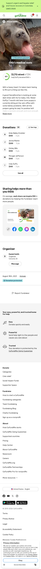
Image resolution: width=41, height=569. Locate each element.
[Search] (4, 15)
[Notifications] (32, 15)
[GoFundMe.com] (20, 15)
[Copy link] (8, 229)
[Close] (37, 6)
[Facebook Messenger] (26, 229)
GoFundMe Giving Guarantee (20, 351)
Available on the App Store (21, 503)
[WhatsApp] (20, 229)
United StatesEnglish (21, 489)
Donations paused (21, 58)
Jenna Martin (14, 141)
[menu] (37, 15)
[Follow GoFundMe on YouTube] (8, 496)
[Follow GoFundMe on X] (12, 496)
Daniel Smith (14, 254)
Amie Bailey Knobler (17, 133)
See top (34, 127)
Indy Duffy (13, 164)
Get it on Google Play (9, 503)
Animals (23, 276)
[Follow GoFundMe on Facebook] (4, 496)
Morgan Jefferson (16, 156)
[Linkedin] (33, 229)
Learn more (11, 8)
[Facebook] (14, 229)
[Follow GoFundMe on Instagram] (17, 496)
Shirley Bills (13, 148)
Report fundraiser (22, 293)
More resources (9, 478)
